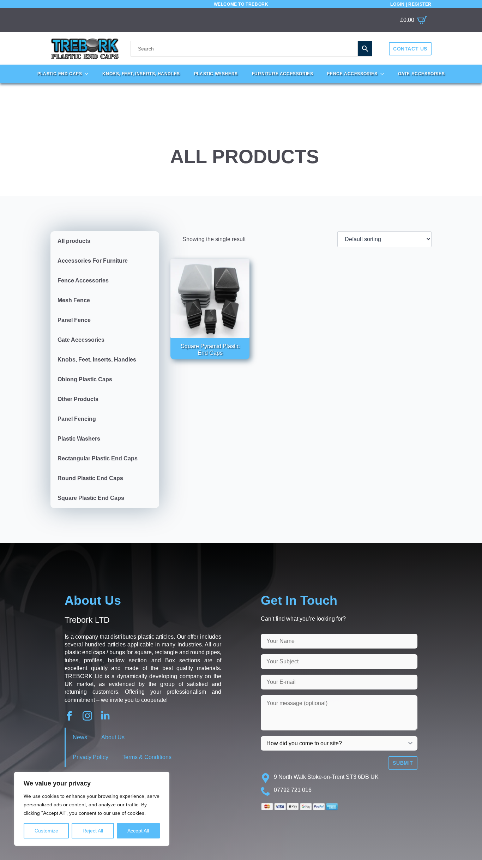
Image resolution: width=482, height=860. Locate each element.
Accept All (138, 831)
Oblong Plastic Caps (85, 379)
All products (74, 241)
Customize (46, 831)
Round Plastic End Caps (90, 478)
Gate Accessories (421, 73)
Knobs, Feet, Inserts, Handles (141, 73)
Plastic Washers (216, 73)
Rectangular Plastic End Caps (98, 458)
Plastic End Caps (59, 73)
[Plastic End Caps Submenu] (88, 74)
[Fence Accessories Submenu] (384, 74)
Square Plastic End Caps (91, 498)
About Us (113, 737)
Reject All (93, 831)
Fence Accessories (352, 73)
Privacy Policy (90, 757)
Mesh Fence (74, 300)
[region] (91, 809)
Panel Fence (74, 320)
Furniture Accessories (282, 73)
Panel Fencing (77, 419)
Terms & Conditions (146, 757)
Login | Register (411, 4)
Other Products (78, 399)
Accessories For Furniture (93, 261)
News (80, 737)
